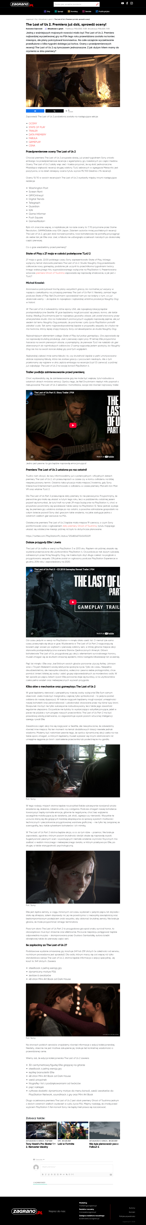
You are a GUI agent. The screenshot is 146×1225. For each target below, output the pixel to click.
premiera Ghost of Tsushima (50, 273)
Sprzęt (60, 12)
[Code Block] (63, 1174)
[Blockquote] (60, 1174)
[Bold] (42, 1174)
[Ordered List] (54, 1174)
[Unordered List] (57, 1174)
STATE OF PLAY (37, 127)
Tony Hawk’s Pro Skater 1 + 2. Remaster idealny (41, 1145)
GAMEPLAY (35, 141)
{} (69, 1174)
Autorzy (132, 1208)
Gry (48, 12)
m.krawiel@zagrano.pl (87, 1212)
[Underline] (48, 1174)
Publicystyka (104, 12)
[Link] (66, 1174)
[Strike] (51, 1174)
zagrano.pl (29, 19)
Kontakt (132, 1212)
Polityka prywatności (127, 1216)
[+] (72, 1174)
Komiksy (74, 12)
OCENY (33, 123)
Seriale (88, 12)
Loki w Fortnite (66, 1144)
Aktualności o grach (46, 19)
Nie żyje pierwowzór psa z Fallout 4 (103, 1145)
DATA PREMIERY (37, 134)
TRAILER (33, 130)
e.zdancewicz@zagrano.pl (89, 1219)
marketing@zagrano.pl (88, 1206)
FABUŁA (33, 138)
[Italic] (45, 1174)
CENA (32, 145)
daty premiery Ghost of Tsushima (80, 526)
